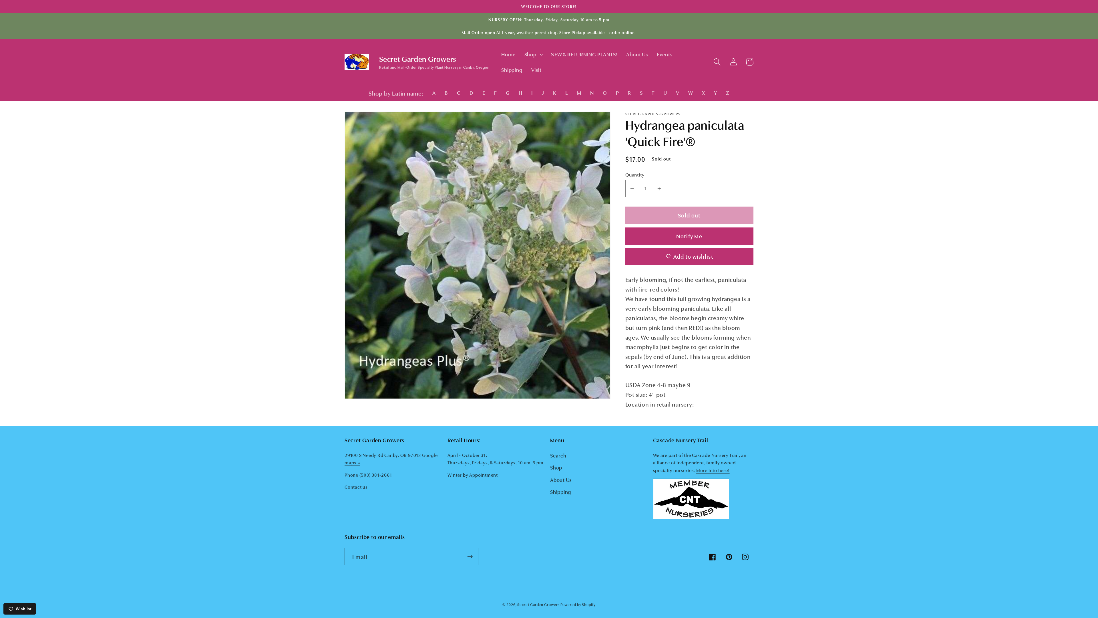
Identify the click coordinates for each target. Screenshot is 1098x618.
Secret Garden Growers (538, 604)
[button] (533, 54)
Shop (556, 467)
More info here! (713, 470)
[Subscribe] (470, 556)
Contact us (356, 487)
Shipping (560, 491)
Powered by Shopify (577, 604)
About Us (561, 479)
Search (558, 455)
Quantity (635, 174)
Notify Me (689, 236)
